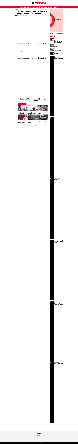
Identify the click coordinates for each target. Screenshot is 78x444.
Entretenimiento (56, 7)
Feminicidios (45, 7)
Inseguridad (24, 7)
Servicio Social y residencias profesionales (42, 439)
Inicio (21, 7)
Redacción (16, 15)
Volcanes (33, 7)
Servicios (29, 439)
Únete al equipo (34, 439)
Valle (30, 7)
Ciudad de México (38, 7)
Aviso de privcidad (51, 439)
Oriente (28, 7)
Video (42, 7)
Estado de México (50, 7)
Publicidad (26, 439)
